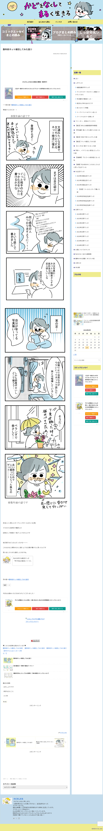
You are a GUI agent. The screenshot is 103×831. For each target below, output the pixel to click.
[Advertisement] (35, 67)
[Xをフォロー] (16, 818)
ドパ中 (6, 696)
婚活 (6, 701)
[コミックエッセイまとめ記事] (13, 33)
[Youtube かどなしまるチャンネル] (39, 33)
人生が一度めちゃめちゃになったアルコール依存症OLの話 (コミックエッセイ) (37, 89)
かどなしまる (18, 798)
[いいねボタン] (5, 585)
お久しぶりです (9, 687)
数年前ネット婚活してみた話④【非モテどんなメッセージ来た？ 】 (13, 650)
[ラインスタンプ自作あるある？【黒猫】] (89, 33)
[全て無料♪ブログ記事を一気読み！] (64, 33)
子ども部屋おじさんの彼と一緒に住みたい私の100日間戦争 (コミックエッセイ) (38, 600)
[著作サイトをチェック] (14, 818)
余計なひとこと (9, 691)
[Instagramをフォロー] (19, 818)
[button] (99, 360)
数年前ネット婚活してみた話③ (19, 579)
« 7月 (75, 354)
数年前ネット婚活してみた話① (22, 105)
